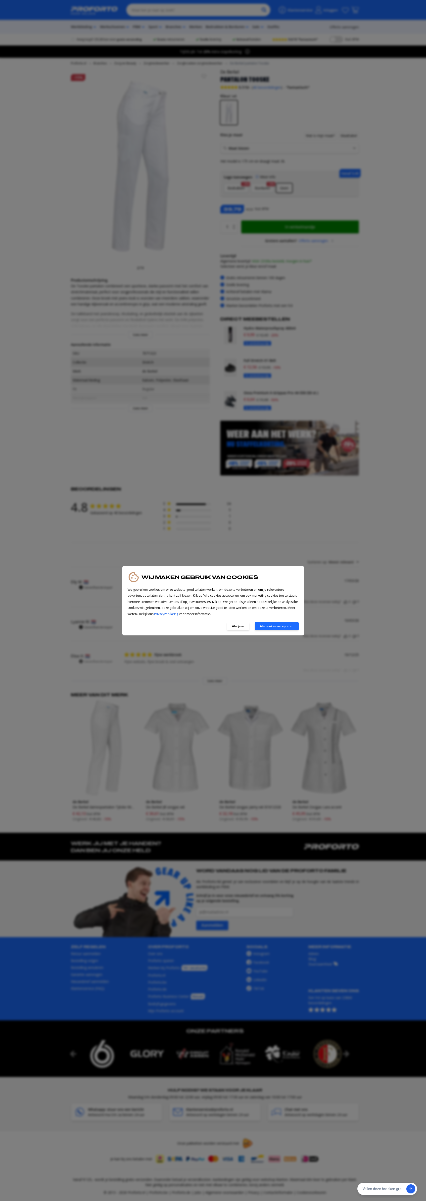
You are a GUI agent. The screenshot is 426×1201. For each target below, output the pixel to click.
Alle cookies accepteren (276, 626)
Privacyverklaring (166, 614)
